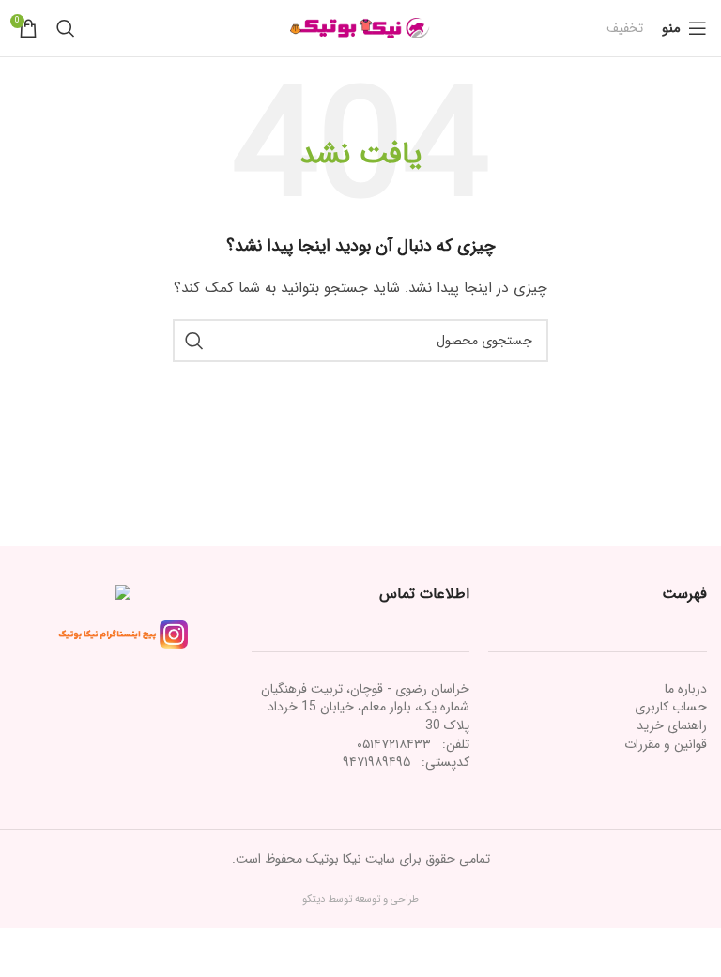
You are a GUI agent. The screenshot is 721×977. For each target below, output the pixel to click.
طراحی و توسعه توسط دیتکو (360, 900)
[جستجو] (65, 28)
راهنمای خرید (672, 725)
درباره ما (686, 689)
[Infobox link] (624, 28)
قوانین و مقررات (665, 744)
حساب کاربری (671, 706)
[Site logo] (360, 27)
